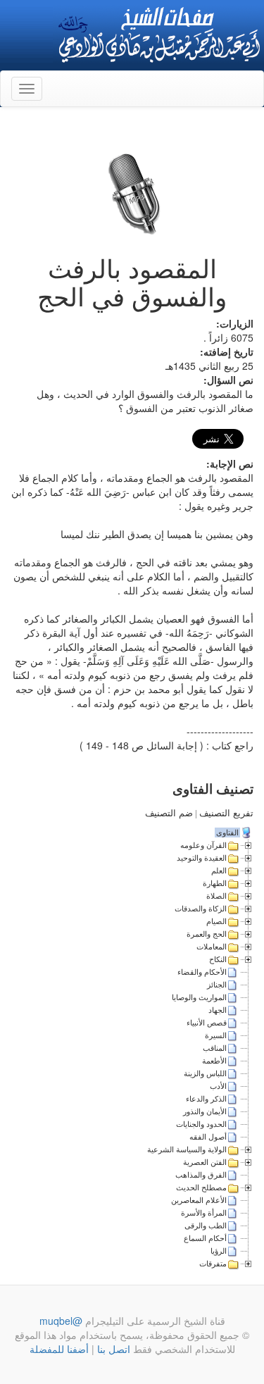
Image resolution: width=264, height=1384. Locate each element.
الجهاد (217, 1010)
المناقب (215, 1048)
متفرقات (213, 1263)
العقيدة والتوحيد (202, 858)
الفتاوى (227, 832)
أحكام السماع (205, 1238)
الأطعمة (214, 1060)
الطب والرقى (205, 1225)
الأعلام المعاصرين (199, 1200)
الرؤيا (218, 1251)
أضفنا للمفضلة (59, 1349)
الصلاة (216, 896)
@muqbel (60, 1321)
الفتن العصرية (205, 1162)
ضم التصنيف (169, 813)
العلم (219, 870)
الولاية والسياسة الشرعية (187, 1149)
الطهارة (215, 883)
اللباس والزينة (205, 1073)
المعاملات (211, 946)
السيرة (216, 1035)
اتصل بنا (112, 1349)
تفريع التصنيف (226, 813)
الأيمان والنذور (205, 1111)
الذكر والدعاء (206, 1099)
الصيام (216, 921)
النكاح (218, 959)
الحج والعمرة (207, 934)
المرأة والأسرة (204, 1213)
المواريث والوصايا (199, 997)
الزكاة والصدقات (201, 908)
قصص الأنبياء (207, 1022)
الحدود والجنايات (201, 1124)
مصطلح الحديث (201, 1187)
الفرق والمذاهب (201, 1175)
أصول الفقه (208, 1137)
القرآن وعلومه (203, 845)
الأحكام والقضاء (202, 972)
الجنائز (217, 984)
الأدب (218, 1086)
